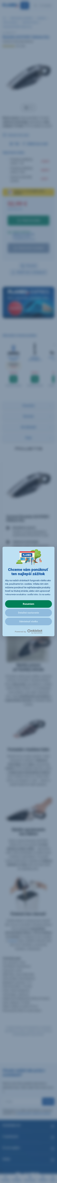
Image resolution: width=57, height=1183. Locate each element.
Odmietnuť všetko (28, 621)
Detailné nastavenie (28, 612)
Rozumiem (28, 604)
